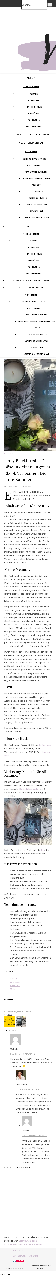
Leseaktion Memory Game (36, 217)
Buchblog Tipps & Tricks (34, 159)
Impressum (18, 1250)
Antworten (30, 1053)
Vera (10, 1014)
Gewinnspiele (36, 211)
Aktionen (31, 151)
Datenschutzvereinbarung (25, 1255)
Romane (34, 94)
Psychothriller (19, 1012)
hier (43, 850)
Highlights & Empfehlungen (31, 134)
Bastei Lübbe (45, 744)
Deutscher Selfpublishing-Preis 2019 (36, 321)
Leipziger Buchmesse (37, 198)
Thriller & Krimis (33, 107)
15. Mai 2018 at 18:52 (29, 1136)
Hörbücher (33, 100)
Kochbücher (34, 120)
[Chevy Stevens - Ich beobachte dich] (21, 1025)
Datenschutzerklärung (40, 1265)
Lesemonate (37, 191)
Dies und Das (33, 165)
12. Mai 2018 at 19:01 (23, 1089)
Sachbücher (34, 113)
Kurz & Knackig (33, 126)
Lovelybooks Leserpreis (37, 204)
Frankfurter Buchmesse (37, 172)
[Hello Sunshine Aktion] (10, 1025)
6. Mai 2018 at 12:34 (17, 1054)
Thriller (28, 1012)
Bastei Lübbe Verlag (29, 788)
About (31, 77)
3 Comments (25, 486)
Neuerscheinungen (31, 142)
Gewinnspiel (9, 1012)
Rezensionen (31, 86)
